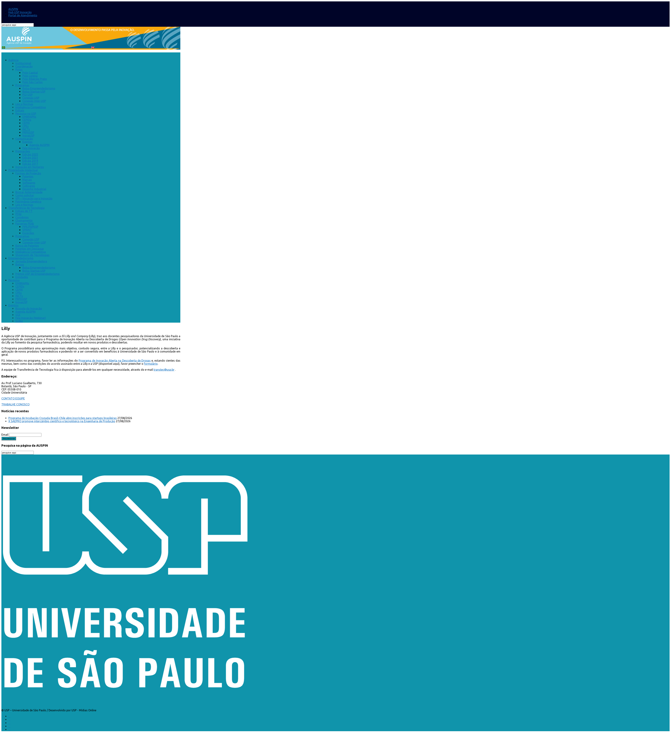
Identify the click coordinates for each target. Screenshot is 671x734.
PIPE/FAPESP (30, 226)
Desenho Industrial (34, 189)
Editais (19, 110)
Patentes (27, 176)
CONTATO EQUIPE (13, 398)
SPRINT (27, 229)
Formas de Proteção (28, 173)
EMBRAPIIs (29, 116)
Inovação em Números (29, 167)
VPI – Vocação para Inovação (33, 198)
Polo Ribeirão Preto (34, 79)
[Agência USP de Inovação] (18, 42)
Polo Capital (30, 72)
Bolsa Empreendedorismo (38, 88)
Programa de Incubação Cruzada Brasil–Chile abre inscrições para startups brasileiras (62, 418)
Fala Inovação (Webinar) (30, 317)
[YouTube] (9, 729)
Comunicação (24, 138)
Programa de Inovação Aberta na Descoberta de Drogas (115, 360)
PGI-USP (27, 94)
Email (4, 434)
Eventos (27, 141)
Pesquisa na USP (25, 113)
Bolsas (19, 264)
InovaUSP (28, 135)
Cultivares (28, 185)
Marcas (27, 179)
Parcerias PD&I (24, 223)
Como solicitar (24, 195)
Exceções (28, 233)
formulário (151, 363)
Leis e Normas (24, 104)
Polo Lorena (30, 75)
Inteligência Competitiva (30, 107)
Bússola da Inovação (28, 308)
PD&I (18, 214)
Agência (13, 60)
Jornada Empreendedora (31, 261)
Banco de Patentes (27, 245)
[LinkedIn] (9, 722)
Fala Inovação (31, 148)
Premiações (22, 151)
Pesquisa (14, 280)
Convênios (22, 217)
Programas (22, 85)
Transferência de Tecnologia (26, 207)
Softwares (28, 182)
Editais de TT (24, 211)
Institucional (23, 63)
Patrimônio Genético (28, 201)
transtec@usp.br (164, 369)
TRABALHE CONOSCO (15, 404)
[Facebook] (9, 716)
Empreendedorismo (20, 258)
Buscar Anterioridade (28, 192)
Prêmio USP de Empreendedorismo (37, 273)
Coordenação (24, 66)
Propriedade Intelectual (23, 170)
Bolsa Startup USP (33, 91)
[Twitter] (9, 719)
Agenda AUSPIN (39, 145)
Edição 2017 (30, 163)
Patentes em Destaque (29, 248)
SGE (17, 314)
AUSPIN (13, 9)
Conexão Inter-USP (34, 101)
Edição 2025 (30, 154)
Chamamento (24, 220)
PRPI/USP (28, 132)
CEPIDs (26, 119)
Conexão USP (30, 97)
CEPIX (26, 123)
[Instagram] (9, 726)
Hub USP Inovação (20, 12)
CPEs (25, 126)
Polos (19, 69)
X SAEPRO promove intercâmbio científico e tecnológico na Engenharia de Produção (61, 421)
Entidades (21, 277)
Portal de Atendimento (22, 15)
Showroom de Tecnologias (32, 255)
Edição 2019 (30, 160)
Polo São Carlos (32, 82)
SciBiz (19, 321)
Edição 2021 (30, 157)
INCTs (26, 129)
